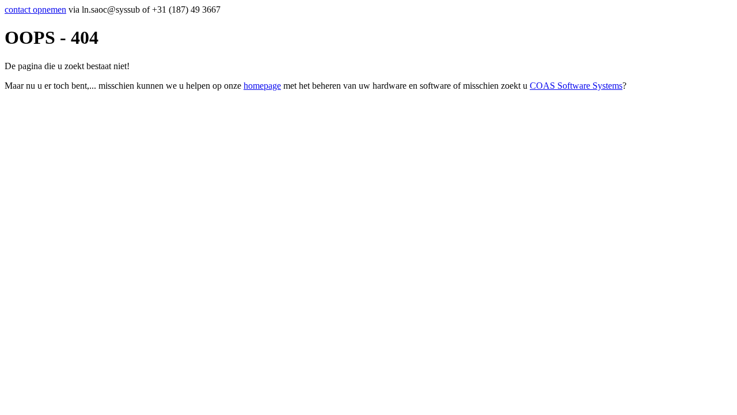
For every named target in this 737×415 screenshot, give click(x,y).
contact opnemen (35, 9)
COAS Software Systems (576, 85)
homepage (262, 85)
